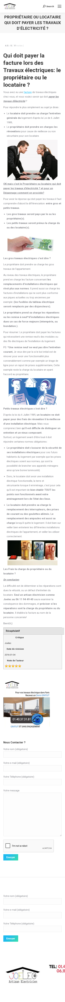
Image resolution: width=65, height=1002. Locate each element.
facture (28, 92)
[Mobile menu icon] (59, 6)
